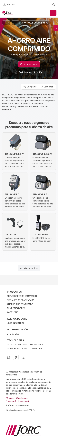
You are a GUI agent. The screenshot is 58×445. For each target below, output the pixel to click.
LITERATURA (13, 334)
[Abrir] (53, 13)
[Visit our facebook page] (16, 357)
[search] (53, 4)
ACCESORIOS (13, 312)
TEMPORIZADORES (16, 308)
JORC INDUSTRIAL (15, 323)
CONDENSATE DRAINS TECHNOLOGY (24, 348)
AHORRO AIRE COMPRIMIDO (20, 304)
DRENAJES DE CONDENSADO (20, 300)
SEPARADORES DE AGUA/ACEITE (22, 296)
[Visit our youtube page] (23, 357)
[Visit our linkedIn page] (8, 357)
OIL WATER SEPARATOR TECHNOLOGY (25, 344)
